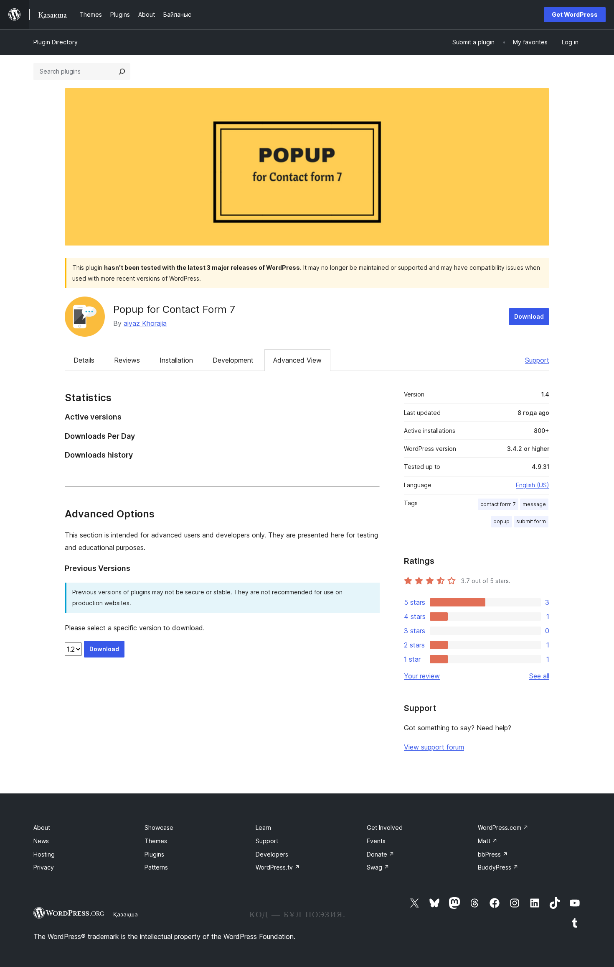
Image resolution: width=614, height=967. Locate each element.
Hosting (44, 854)
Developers (272, 854)
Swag (378, 867)
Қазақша (125, 914)
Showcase (159, 827)
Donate (380, 854)
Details (84, 360)
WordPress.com (503, 827)
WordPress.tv (278, 867)
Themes (156, 840)
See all (539, 676)
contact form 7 (498, 504)
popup (501, 521)
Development (233, 360)
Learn (263, 827)
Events (376, 840)
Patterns (156, 867)
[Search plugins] (122, 71)
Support (537, 360)
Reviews (127, 360)
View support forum (434, 747)
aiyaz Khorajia (145, 323)
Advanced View (297, 360)
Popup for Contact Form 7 (174, 309)
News (41, 840)
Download (529, 316)
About (41, 827)
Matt (487, 840)
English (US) (532, 485)
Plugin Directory (55, 42)
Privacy (43, 867)
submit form (531, 521)
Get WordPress (575, 14)
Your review (422, 676)
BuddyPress (498, 867)
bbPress (493, 854)
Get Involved (385, 827)
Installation (176, 360)
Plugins (154, 854)
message (534, 504)
